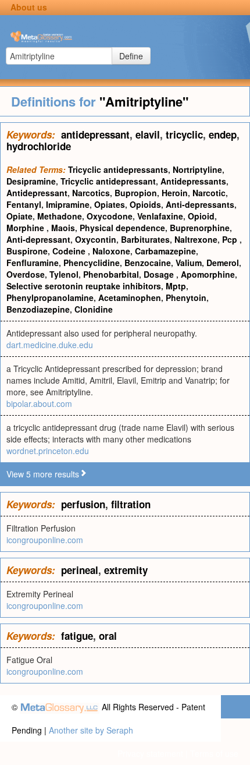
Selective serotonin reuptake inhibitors (83, 286)
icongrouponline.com (44, 540)
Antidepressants (193, 181)
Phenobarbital (111, 274)
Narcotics (91, 193)
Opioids (145, 204)
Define (131, 56)
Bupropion (136, 193)
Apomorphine (208, 274)
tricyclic (184, 134)
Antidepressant (36, 193)
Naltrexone (195, 239)
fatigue (77, 636)
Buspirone (27, 251)
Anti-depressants (200, 204)
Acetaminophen (129, 297)
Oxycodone (110, 216)
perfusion (83, 504)
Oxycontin (95, 239)
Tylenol (63, 274)
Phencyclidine (91, 262)
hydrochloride (38, 146)
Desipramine (31, 181)
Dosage (160, 274)
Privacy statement (150, 753)
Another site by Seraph (91, 730)
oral (108, 636)
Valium (189, 262)
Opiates (109, 204)
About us (28, 7)
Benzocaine (147, 262)
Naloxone (111, 251)
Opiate (19, 216)
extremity (126, 570)
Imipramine (68, 204)
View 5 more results (42, 474)
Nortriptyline (197, 169)
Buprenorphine (200, 227)
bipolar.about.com (39, 403)
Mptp (176, 286)
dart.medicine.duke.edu (49, 344)
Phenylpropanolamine (50, 297)
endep (223, 134)
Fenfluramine (32, 262)
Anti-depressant (38, 239)
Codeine (70, 251)
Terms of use (214, 753)
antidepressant (95, 134)
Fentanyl (23, 204)
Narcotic (209, 193)
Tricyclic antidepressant (108, 181)
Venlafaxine (160, 216)
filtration (131, 504)
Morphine (26, 227)
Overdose (25, 274)
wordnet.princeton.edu (47, 450)
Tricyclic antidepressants (118, 169)
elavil (147, 134)
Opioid (201, 216)
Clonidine (93, 309)
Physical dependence (122, 227)
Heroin (175, 193)
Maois (63, 227)
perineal (79, 570)
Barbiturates (145, 239)
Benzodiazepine (38, 309)
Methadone (59, 216)
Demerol (222, 262)
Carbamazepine (165, 251)
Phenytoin (186, 297)
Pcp (231, 239)
